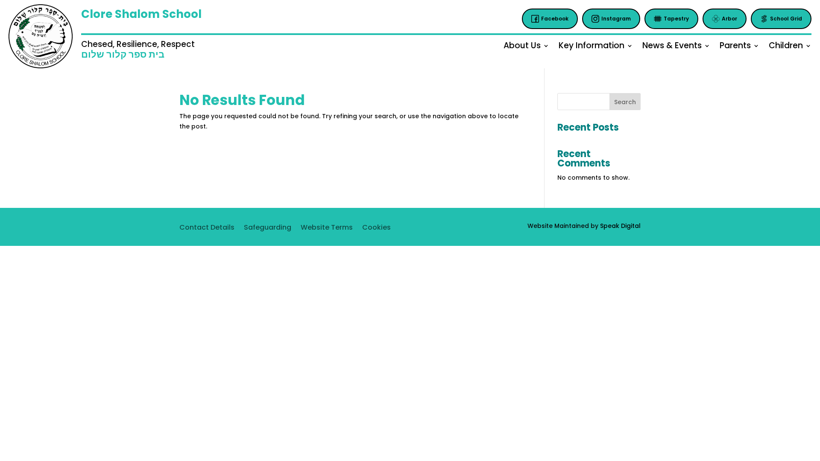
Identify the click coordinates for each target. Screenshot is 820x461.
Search (625, 102)
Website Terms (327, 228)
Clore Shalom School (141, 14)
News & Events (672, 47)
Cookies (376, 228)
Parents (735, 47)
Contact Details (206, 228)
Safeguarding (267, 228)
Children (786, 47)
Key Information (591, 47)
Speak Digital (620, 226)
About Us (522, 47)
